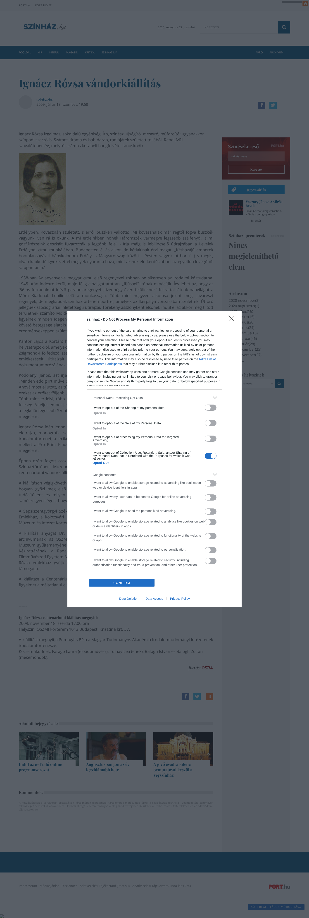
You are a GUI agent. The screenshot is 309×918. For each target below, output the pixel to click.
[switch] (210, 408)
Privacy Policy (180, 598)
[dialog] (154, 459)
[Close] (232, 320)
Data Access (154, 598)
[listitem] (154, 397)
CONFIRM (121, 583)
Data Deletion (128, 598)
